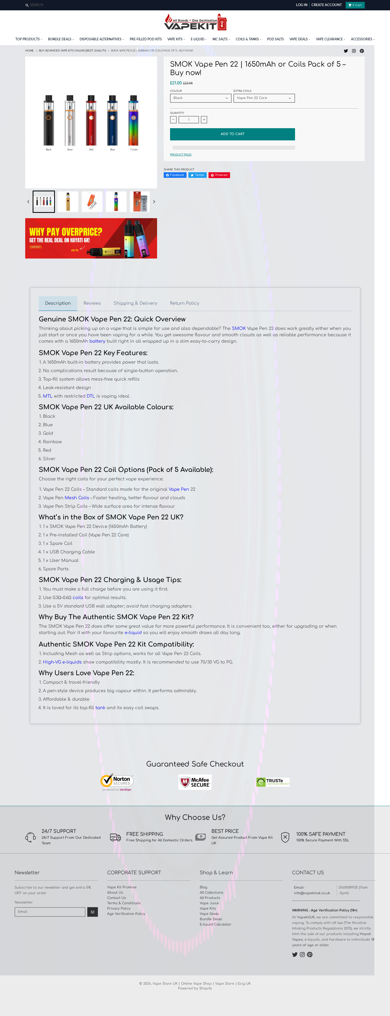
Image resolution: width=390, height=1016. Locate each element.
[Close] (385, 5)
